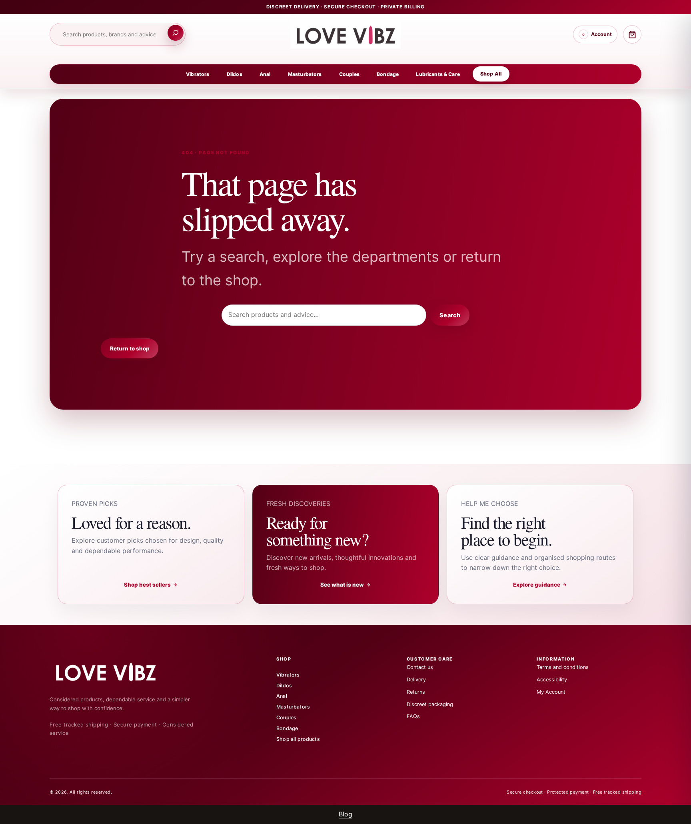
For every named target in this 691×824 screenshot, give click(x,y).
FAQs (413, 716)
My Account (551, 692)
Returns (416, 692)
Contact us (420, 667)
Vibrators (197, 74)
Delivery (416, 680)
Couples (349, 74)
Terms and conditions (563, 667)
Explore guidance (540, 584)
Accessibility (552, 680)
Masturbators (305, 74)
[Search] (176, 33)
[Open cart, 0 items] (632, 34)
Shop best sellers (151, 584)
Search (449, 315)
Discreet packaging (430, 704)
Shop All (491, 74)
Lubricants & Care (437, 74)
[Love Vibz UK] (113, 671)
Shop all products (298, 739)
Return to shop (130, 348)
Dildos (234, 74)
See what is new (345, 584)
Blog (345, 814)
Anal (265, 74)
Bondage (388, 74)
